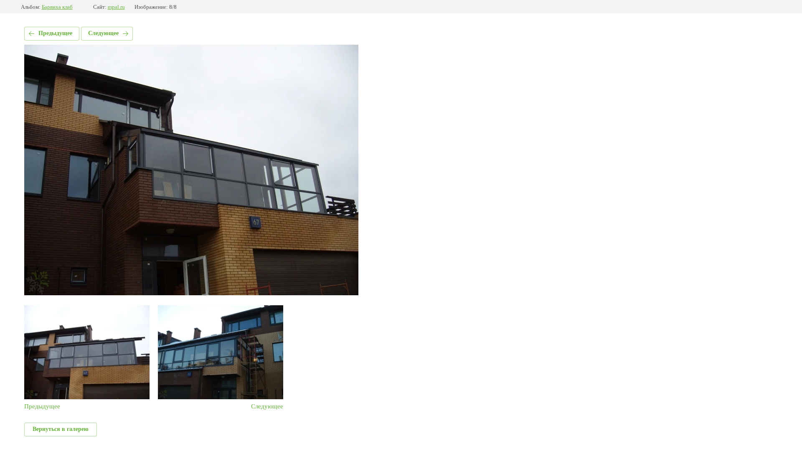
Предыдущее (55, 33)
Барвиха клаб (57, 7)
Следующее (103, 33)
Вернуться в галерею (61, 429)
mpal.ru (116, 7)
